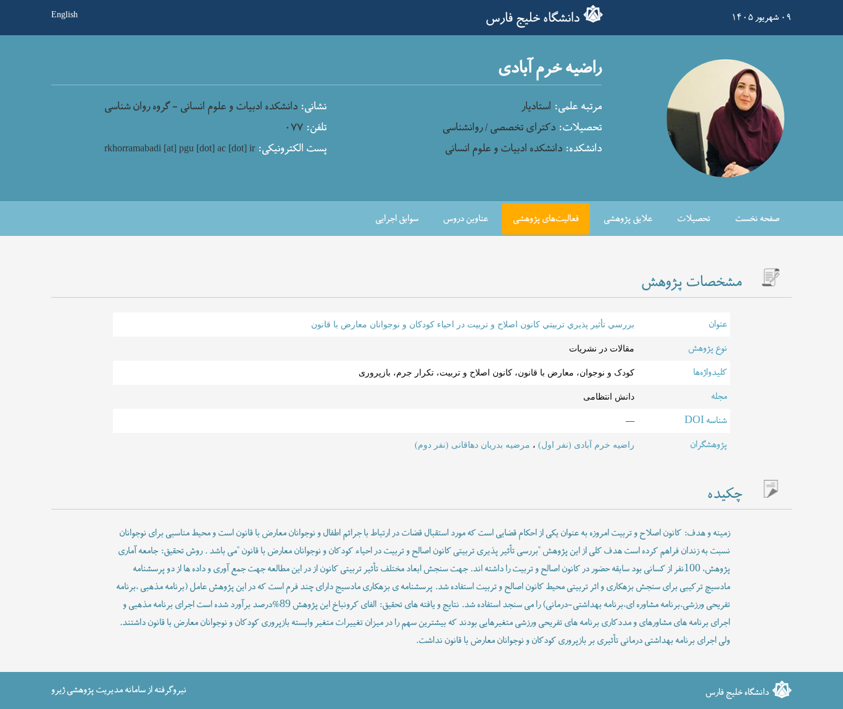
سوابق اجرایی (396, 219)
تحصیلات (693, 219)
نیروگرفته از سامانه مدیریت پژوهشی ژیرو (118, 690)
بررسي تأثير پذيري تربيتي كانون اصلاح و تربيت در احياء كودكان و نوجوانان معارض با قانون (472, 324)
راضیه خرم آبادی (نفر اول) (585, 445)
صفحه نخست (757, 219)
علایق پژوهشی (628, 219)
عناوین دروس (465, 219)
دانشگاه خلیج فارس (532, 18)
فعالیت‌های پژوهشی (546, 219)
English (64, 14)
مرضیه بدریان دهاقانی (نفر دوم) (472, 445)
